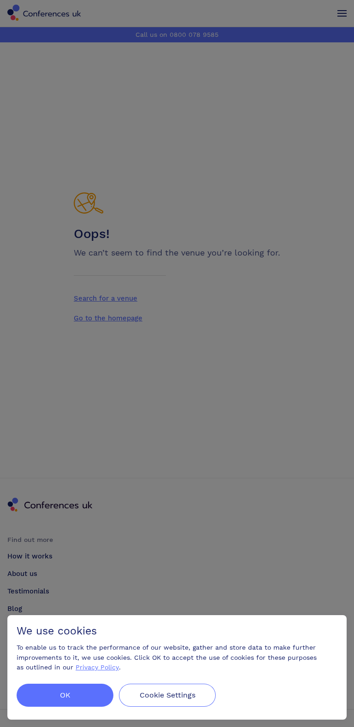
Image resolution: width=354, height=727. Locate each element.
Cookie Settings (167, 695)
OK (65, 695)
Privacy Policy (97, 667)
